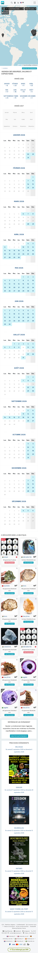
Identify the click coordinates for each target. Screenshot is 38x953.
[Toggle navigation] (34, 3)
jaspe (5, 557)
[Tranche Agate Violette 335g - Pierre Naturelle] (9, 697)
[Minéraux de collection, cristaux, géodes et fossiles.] (2, 3)
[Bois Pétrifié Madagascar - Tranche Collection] (9, 606)
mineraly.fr (12, 936)
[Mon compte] (15, 3)
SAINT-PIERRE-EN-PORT (19, 911)
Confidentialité (21, 924)
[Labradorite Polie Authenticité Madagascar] (28, 546)
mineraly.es (30, 938)
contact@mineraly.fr (15, 933)
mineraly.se (30, 941)
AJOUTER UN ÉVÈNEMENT (19, 736)
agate (24, 677)
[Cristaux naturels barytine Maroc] (9, 667)
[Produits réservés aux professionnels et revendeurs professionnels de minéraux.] (16, 557)
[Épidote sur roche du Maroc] (9, 575)
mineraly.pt (20, 941)
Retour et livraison (9, 926)
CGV (3, 924)
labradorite (27, 557)
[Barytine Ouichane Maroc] (28, 697)
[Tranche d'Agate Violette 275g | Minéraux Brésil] (28, 667)
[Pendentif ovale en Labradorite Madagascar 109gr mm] (28, 636)
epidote (6, 586)
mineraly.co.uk (23, 936)
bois (24, 586)
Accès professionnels (22, 926)
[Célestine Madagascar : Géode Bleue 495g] (9, 636)
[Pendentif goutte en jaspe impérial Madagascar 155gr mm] (9, 546)
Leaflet (19, 65)
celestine (7, 647)
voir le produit (9, 562)
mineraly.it (19, 938)
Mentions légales (10, 924)
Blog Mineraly (8, 931)
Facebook (18, 931)
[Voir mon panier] (18, 3)
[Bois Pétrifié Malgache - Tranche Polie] (28, 575)
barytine (25, 616)
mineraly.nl (9, 941)
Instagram (26, 931)
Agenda (5, 68)
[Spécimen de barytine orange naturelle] (28, 606)
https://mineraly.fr (30, 933)
